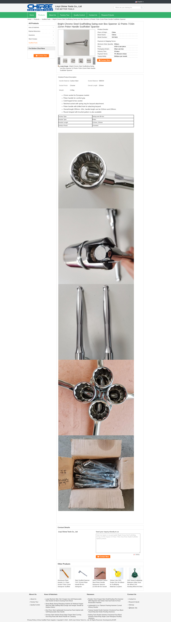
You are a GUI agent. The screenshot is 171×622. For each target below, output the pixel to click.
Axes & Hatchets (34, 27)
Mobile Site (133, 608)
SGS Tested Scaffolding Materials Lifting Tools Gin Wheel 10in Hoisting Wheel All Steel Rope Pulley (134, 585)
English (140, 2)
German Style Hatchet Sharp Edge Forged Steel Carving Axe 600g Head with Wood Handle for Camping (63, 615)
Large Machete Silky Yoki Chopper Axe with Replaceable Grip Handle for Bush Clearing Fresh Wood (64, 600)
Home (32, 15)
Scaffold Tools (46, 19)
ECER (114, 620)
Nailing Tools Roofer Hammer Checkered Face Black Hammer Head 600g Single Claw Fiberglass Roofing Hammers (105, 616)
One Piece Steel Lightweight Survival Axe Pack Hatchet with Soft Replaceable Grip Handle (64, 611)
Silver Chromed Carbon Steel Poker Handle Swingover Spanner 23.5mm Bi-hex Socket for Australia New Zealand (99, 586)
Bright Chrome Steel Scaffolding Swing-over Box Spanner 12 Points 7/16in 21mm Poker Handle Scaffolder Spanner (77, 68)
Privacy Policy (31, 620)
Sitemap (131, 605)
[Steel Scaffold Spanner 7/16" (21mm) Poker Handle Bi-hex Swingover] (82, 573)
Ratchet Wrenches (34, 31)
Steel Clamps (33, 39)
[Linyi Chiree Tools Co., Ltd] (40, 7)
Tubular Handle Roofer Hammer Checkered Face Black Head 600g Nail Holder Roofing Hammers (105, 611)
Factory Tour (64, 15)
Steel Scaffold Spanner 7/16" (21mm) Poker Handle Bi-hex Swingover (82, 583)
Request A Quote (107, 15)
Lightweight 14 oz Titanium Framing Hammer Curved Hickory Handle (105, 606)
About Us (52, 15)
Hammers (32, 35)
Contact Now (105, 60)
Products (41, 15)
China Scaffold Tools (43, 620)
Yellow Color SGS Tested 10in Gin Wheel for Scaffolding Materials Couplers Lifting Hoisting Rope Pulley (117, 586)
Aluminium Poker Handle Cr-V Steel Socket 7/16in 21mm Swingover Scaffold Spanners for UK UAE (64, 585)
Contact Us (93, 15)
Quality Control (79, 15)
